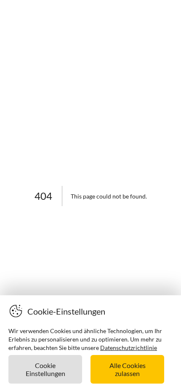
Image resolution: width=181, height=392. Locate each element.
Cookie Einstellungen (45, 369)
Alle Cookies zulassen (127, 369)
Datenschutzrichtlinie (128, 347)
